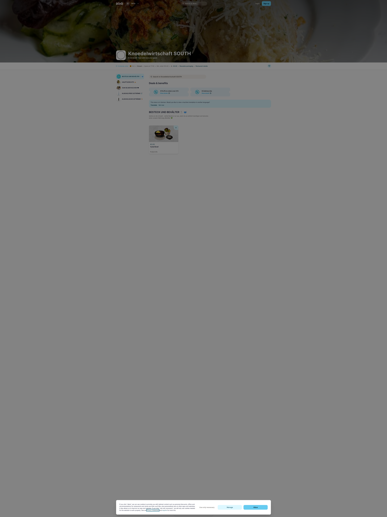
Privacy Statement (153, 510)
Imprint (164, 510)
